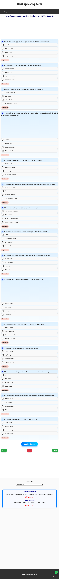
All (29, 450)
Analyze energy (7, 56)
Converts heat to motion (10, 222)
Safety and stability (8, 194)
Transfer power (7, 433)
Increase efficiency (8, 311)
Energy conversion (8, 76)
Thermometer (7, 386)
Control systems (8, 45)
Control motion (7, 242)
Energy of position (8, 79)
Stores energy (7, 214)
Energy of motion (8, 68)
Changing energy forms (10, 335)
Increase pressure (8, 92)
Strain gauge (7, 375)
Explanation (5, 60)
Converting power (8, 331)
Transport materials (9, 174)
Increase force (7, 303)
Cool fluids (6, 266)
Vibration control (8, 406)
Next (55, 450)
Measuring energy (8, 338)
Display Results (29, 444)
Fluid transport (7, 410)
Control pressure (8, 358)
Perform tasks (7, 163)
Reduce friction (7, 100)
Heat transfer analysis (9, 198)
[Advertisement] (29, 28)
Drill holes (6, 235)
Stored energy (7, 72)
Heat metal (6, 246)
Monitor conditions (8, 167)
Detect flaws (6, 307)
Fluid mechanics (8, 151)
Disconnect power (8, 362)
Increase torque (7, 351)
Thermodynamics (8, 147)
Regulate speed (7, 355)
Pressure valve (7, 382)
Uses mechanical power (10, 211)
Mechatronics (7, 143)
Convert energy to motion (10, 430)
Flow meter (6, 378)
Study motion (7, 52)
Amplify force (7, 422)
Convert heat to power (9, 103)
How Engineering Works (29, 4)
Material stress (7, 398)
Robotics (5, 139)
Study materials (7, 48)
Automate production (9, 238)
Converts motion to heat (10, 218)
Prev (3, 450)
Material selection (8, 191)
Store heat (6, 269)
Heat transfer (7, 402)
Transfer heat (7, 258)
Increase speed (7, 171)
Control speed (7, 314)
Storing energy (7, 327)
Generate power (7, 262)
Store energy (7, 96)
